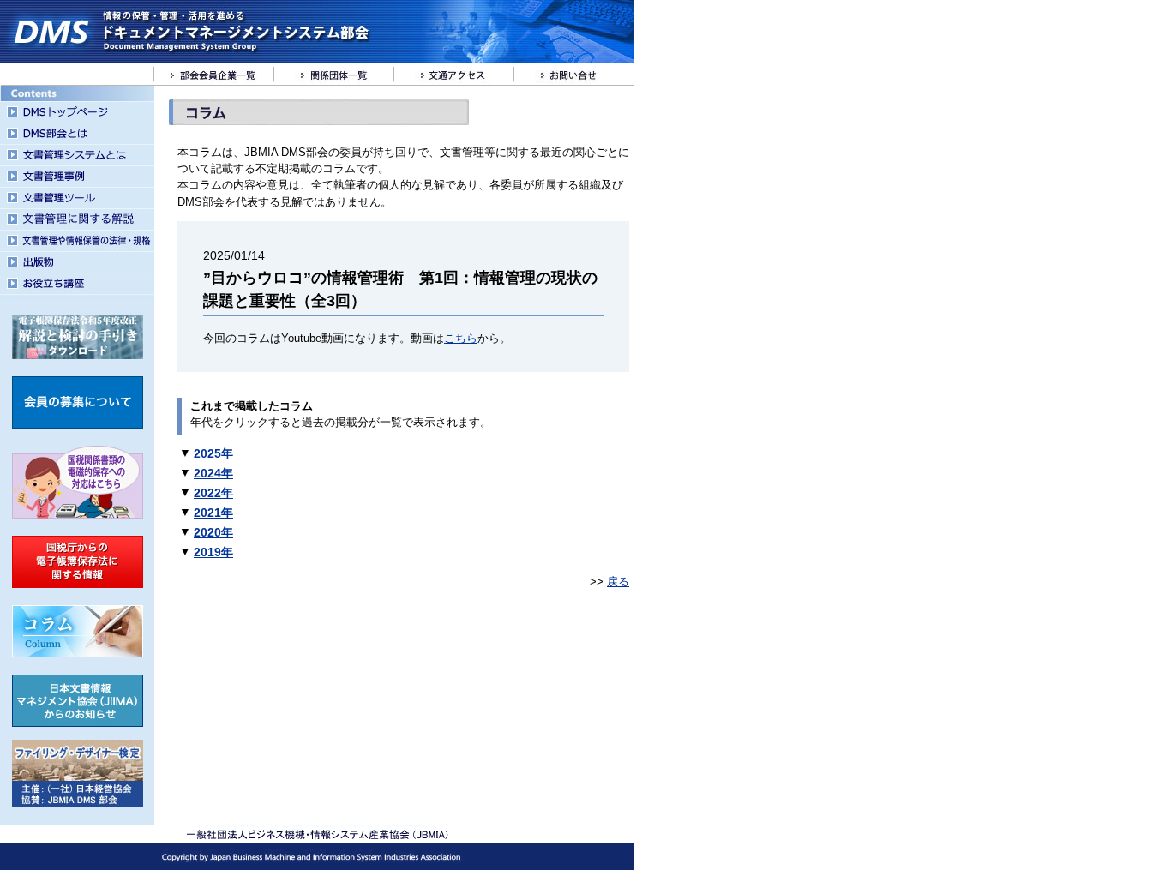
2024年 (213, 473)
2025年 (213, 453)
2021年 (213, 512)
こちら (460, 338)
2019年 (213, 552)
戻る (618, 581)
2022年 (213, 493)
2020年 (213, 532)
